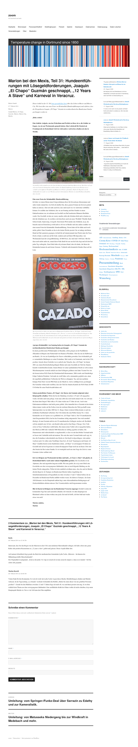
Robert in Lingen (105, 308)
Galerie (69, 27)
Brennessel (22, 27)
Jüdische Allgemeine (106, 486)
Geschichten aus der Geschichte (109, 342)
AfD (100, 237)
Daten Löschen (115, 27)
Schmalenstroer (105, 384)
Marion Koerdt (12, 103)
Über (24, 31)
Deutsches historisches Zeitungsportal (111, 333)
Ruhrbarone (104, 407)
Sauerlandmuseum (103, 266)
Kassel (108, 252)
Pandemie (119, 258)
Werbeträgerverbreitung (107, 459)
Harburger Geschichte (107, 346)
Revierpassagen (105, 404)
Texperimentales (105, 312)
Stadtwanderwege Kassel (107, 451)
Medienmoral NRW (106, 304)
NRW (127, 255)
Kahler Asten (102, 252)
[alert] (114, 228)
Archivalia (104, 331)
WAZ (122, 272)
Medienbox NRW (106, 436)
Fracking (123, 243)
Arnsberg (115, 237)
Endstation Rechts (106, 298)
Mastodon (32, 31)
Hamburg (105, 246)
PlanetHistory (104, 354)
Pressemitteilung (109, 262)
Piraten (125, 259)
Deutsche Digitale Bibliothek (109, 425)
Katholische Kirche (115, 252)
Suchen (101, 176)
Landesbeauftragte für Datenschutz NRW (112, 434)
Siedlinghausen (50, 27)
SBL (123, 269)
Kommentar (13, 618)
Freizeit (61, 27)
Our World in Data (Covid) (108, 440)
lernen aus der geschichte (108, 352)
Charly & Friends (105, 398)
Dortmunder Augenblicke (108, 400)
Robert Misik (104, 310)
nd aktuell (103, 495)
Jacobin (103, 484)
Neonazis (123, 255)
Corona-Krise (105, 240)
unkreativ (103, 411)
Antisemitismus (107, 238)
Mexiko (10, 116)
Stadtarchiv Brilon (106, 356)
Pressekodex (104, 444)
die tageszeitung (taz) (107, 478)
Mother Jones (104, 493)
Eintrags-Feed (105, 211)
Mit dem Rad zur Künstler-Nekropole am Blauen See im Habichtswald (115, 84)
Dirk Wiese (124, 241)
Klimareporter (105, 432)
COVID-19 (115, 240)
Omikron (107, 259)
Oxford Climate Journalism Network (111, 442)
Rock (121, 263)
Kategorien (102, 192)
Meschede (115, 255)
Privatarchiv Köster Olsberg (108, 379)
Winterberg (105, 278)
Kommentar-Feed (105, 213)
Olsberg (101, 259)
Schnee (101, 272)
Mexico (10, 109)
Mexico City (22, 114)
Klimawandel (124, 252)
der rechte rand (105, 295)
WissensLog (104, 314)
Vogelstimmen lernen (107, 455)
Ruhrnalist (104, 409)
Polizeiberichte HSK (106, 377)
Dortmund (102, 243)
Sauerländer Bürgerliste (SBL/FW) (110, 269)
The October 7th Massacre (108, 453)
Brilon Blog (104, 371)
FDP (108, 243)
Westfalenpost (103, 275)
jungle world (104, 490)
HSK (120, 249)
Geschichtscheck (105, 344)
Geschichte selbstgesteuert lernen (110, 337)
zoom (12, 15)
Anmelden (104, 209)
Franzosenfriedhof (35, 27)
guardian (103, 482)
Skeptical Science (106, 449)
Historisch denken (106, 348)
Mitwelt (103, 438)
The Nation (104, 497)
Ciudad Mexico (12, 112)
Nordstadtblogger (106, 402)
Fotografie (118, 243)
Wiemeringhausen (113, 275)
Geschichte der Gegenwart (108, 335)
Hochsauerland (113, 246)
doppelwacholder (105, 373)
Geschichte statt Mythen (107, 340)
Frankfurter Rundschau (107, 480)
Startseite (11, 27)
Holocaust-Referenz (106, 350)
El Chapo (20, 112)
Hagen (100, 246)
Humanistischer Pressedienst (108, 300)
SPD (118, 271)
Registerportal (105, 446)
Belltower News (105, 293)
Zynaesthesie (104, 317)
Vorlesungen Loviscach (107, 457)
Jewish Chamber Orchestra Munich (110, 302)
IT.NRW (124, 249)
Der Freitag (104, 476)
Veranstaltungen (14, 31)
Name (11, 648)
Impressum (79, 27)
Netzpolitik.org (105, 306)
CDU (125, 238)
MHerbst (103, 375)
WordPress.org (105, 215)
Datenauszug (102, 27)
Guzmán (10, 114)
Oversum (112, 259)
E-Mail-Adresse (15, 658)
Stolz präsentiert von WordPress (30, 738)
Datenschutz (90, 27)
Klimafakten (104, 430)
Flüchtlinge (112, 243)
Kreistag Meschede (104, 255)
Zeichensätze (104, 461)
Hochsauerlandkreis (108, 249)
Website (11, 668)
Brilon (121, 238)
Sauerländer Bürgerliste (115, 266)
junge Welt (104, 488)
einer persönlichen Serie (59, 103)
